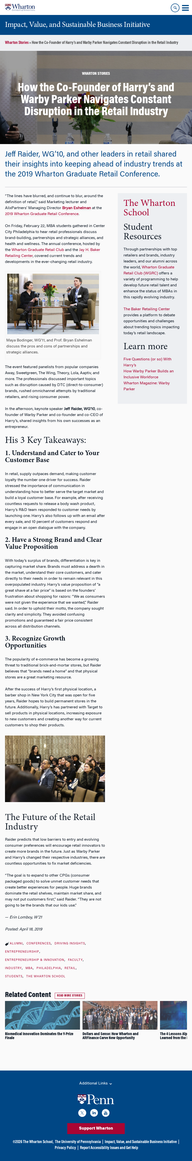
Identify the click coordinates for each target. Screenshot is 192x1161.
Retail (70, 968)
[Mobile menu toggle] (185, 7)
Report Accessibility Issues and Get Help (109, 1148)
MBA (29, 968)
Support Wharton (96, 1129)
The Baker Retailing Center (147, 309)
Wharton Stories (16, 43)
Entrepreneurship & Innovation (34, 960)
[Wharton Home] (20, 7)
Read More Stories (69, 995)
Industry (13, 968)
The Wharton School (46, 976)
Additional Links (94, 1083)
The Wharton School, (38, 1142)
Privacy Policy (65, 1148)
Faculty (75, 960)
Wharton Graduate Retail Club (38, 250)
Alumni (16, 943)
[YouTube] (106, 1114)
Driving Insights (69, 943)
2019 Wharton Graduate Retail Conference (41, 214)
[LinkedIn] (94, 1114)
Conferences (38, 943)
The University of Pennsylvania (78, 1142)
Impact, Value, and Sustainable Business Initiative (141, 1142)
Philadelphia (48, 968)
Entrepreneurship (22, 951)
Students (13, 976)
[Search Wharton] (175, 7)
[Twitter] (82, 1114)
